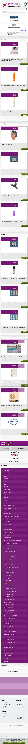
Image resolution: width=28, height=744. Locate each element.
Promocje (4, 713)
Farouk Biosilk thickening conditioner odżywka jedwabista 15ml (12, 302)
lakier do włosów (10, 556)
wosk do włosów (10, 594)
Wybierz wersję (24, 64)
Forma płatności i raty (21, 707)
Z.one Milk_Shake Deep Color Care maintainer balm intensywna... (13, 381)
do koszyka (25, 89)
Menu (21, 30)
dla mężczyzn (9, 578)
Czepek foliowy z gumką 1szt (6, 144)
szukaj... (14, 25)
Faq (17, 715)
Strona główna (3, 32)
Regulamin (19, 702)
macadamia (8, 553)
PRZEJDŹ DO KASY (7, 448)
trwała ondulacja (10, 572)
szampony (8, 580)
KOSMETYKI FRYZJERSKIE (13, 32)
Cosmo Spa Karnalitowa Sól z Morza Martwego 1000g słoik (12, 356)
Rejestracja (5, 707)
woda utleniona (10, 564)
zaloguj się (14, 17)
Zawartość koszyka (6, 704)
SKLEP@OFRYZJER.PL (14, 461)
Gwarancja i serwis (20, 706)
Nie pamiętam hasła (14, 18)
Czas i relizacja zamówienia (19, 718)
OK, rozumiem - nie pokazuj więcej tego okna (14, 742)
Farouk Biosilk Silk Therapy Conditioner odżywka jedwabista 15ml (13, 278)
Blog (18, 719)
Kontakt (4, 716)
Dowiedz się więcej (19, 740)
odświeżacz (22, 32)
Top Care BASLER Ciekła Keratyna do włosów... (10, 170)
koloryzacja (9, 561)
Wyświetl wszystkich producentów (14, 671)
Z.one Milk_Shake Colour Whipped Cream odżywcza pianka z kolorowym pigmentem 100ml (12, 60)
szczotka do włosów (11, 591)
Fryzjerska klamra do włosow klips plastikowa (9, 195)
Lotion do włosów (10, 551)
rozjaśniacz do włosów (12, 567)
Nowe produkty (6, 715)
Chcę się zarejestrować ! (14, 20)
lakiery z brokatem (10, 570)
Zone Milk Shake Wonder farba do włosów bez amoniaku (11, 405)
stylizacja (8, 548)
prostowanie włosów (11, 588)
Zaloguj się (5, 706)
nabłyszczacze (9, 575)
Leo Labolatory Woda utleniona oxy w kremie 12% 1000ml (11, 221)
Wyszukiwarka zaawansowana (14, 27)
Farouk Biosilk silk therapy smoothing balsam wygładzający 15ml (13, 327)
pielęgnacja (8, 559)
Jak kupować (19, 704)
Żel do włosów (9, 586)
